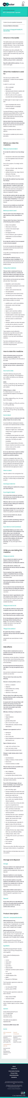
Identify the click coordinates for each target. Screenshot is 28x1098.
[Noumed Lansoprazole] (18, 1037)
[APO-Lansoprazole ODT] (8, 1037)
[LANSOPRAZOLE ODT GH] (8, 1049)
